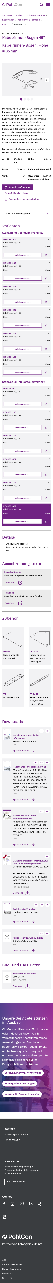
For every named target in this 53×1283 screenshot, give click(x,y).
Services (8, 219)
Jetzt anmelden (16, 1181)
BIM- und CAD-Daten (13, 219)
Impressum (7, 1278)
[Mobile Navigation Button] (48, 4)
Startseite (7, 15)
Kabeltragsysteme (35, 15)
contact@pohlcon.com (16, 1134)
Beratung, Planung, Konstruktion (23, 1073)
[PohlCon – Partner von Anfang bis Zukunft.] (12, 4)
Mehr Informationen (22, 255)
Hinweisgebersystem (11, 1269)
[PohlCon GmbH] (4, 1204)
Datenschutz (8, 1273)
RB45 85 (6, 24)
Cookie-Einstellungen (12, 1264)
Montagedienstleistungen (20, 1083)
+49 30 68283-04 (13, 1140)
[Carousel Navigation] (26, 80)
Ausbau (19, 15)
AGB (4, 1260)
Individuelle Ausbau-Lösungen (22, 1094)
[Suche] (41, 4)
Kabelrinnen (8, 20)
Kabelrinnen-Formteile (29, 20)
